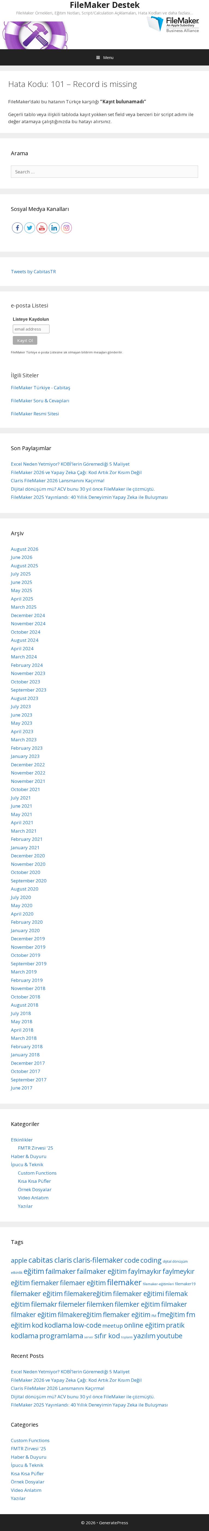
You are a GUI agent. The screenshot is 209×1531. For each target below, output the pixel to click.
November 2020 (28, 864)
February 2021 (27, 839)
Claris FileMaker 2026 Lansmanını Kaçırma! (57, 480)
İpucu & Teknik (27, 1164)
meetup (112, 1325)
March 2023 (24, 739)
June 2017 (21, 1088)
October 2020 (25, 872)
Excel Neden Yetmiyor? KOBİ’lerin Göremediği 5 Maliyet (70, 464)
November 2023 (28, 673)
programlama (61, 1335)
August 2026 (24, 549)
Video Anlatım (33, 1197)
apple (19, 1260)
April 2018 (22, 1030)
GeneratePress (113, 1522)
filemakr (44, 1304)
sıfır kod (107, 1335)
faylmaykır (144, 1271)
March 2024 (24, 657)
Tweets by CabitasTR (33, 271)
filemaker (124, 1282)
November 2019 (28, 947)
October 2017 (25, 1071)
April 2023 (22, 731)
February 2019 (27, 980)
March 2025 (24, 607)
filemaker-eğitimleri (158, 1284)
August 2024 (24, 640)
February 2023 (27, 748)
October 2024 (25, 632)
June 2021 (21, 806)
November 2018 (28, 988)
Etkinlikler (22, 1140)
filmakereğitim (80, 1314)
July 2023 (21, 706)
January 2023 (25, 756)
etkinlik (17, 1272)
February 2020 (27, 922)
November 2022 (28, 773)
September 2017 (29, 1079)
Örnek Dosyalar (34, 1189)
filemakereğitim (88, 1293)
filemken (100, 1304)
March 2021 (24, 831)
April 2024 (22, 648)
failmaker (60, 1271)
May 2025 (21, 590)
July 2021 (21, 798)
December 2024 (28, 615)
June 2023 (21, 715)
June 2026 (21, 557)
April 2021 (22, 822)
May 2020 (21, 905)
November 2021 (28, 781)
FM (154, 1315)
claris (63, 1260)
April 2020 (22, 914)
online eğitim (144, 1325)
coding (151, 1260)
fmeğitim (171, 1314)
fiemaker (45, 1282)
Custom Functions (37, 1173)
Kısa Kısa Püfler (34, 1181)
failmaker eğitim (102, 1271)
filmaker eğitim (34, 1314)
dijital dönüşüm (175, 1261)
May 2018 (21, 1021)
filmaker (174, 1304)
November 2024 (28, 623)
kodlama (58, 1325)
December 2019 (28, 938)
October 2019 (25, 955)
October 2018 (25, 997)
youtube (169, 1335)
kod (37, 1325)
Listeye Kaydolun (31, 319)
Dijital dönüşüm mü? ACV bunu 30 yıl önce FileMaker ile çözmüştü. (83, 489)
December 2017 (28, 1063)
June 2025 (21, 582)
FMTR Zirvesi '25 (35, 1148)
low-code (87, 1325)
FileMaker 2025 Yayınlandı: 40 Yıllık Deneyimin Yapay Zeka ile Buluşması (89, 497)
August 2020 (24, 889)
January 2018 (25, 1054)
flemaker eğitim (126, 1314)
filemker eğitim (137, 1304)
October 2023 (25, 682)
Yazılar (25, 1206)
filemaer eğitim (83, 1282)
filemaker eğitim (37, 1293)
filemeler (71, 1304)
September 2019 (29, 963)
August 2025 (24, 565)
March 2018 (24, 1038)
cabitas (40, 1260)
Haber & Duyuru (29, 1156)
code (131, 1260)
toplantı (127, 1337)
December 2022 (28, 764)
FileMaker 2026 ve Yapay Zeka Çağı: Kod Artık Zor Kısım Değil (76, 472)
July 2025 (21, 574)
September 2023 (29, 690)
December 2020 (28, 855)
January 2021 (25, 847)
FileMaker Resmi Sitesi (35, 413)
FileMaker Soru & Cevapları (40, 400)
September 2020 (29, 880)
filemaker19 (185, 1283)
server (88, 1337)
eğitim (34, 1271)
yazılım (145, 1335)
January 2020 (25, 930)
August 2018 (24, 1005)
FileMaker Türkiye (30, 387)
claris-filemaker (98, 1260)
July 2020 (21, 897)
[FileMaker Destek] (35, 35)
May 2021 (21, 814)
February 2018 (27, 1046)
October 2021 (25, 789)
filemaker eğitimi (138, 1293)
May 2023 (21, 723)
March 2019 (24, 972)
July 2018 (21, 1013)
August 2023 (24, 698)
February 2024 (27, 665)
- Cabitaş (60, 387)
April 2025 (22, 599)
